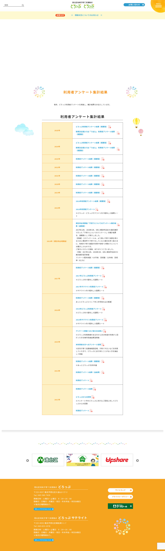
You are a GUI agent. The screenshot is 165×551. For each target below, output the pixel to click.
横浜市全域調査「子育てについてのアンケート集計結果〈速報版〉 (96, 224)
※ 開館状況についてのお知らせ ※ (86, 15)
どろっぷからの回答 (83, 397)
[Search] (22, 5)
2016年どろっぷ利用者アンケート (89, 309)
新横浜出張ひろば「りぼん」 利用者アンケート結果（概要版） (95, 133)
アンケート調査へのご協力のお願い (89, 331)
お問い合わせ (134, 4)
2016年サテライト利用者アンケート (89, 319)
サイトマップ (120, 490)
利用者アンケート (82, 380)
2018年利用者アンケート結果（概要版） (91, 201)
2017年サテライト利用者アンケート (89, 286)
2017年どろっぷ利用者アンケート (89, 275)
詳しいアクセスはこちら (43, 509)
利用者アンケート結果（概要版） (88, 159)
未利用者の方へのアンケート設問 (88, 344)
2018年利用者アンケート (85, 209)
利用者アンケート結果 (84, 389)
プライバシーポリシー (120, 496)
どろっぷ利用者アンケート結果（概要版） (92, 126)
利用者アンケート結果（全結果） (88, 372)
